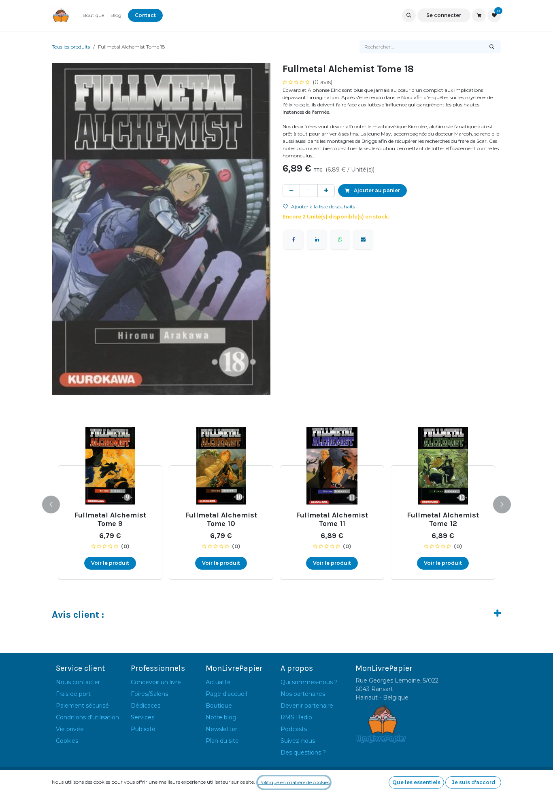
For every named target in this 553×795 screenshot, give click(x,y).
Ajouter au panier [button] (376, 190)
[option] (276, 503)
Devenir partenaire (307, 705)
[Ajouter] (326, 190)
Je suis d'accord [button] (473, 782)
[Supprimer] (291, 190)
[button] (409, 15)
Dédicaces (145, 705)
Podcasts (294, 729)
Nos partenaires (303, 693)
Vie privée (70, 729)
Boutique (219, 705)
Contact (145, 15)
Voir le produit (110, 563)
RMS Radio (296, 717)
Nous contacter (78, 682)
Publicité (143, 729)
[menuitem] (93, 15)
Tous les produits (71, 47)
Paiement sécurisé (82, 705)
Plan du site (222, 740)
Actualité (218, 682)
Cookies (67, 740)
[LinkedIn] (317, 239)
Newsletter (221, 729)
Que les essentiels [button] (416, 782)
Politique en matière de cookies (294, 782)
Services (142, 717)
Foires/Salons (149, 693)
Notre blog (221, 717)
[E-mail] (363, 239)
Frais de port (73, 693)
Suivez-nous (298, 740)
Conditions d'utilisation (87, 717)
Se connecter (443, 15)
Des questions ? (303, 752)
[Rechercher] (492, 46)
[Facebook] (293, 239)
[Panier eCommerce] (479, 15)
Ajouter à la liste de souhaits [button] (323, 207)
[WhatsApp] (340, 239)
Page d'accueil (226, 693)
